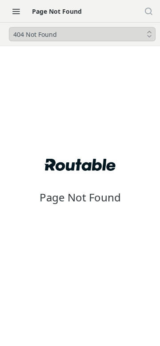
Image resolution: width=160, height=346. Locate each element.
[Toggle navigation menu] (16, 11)
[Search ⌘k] (148, 11)
